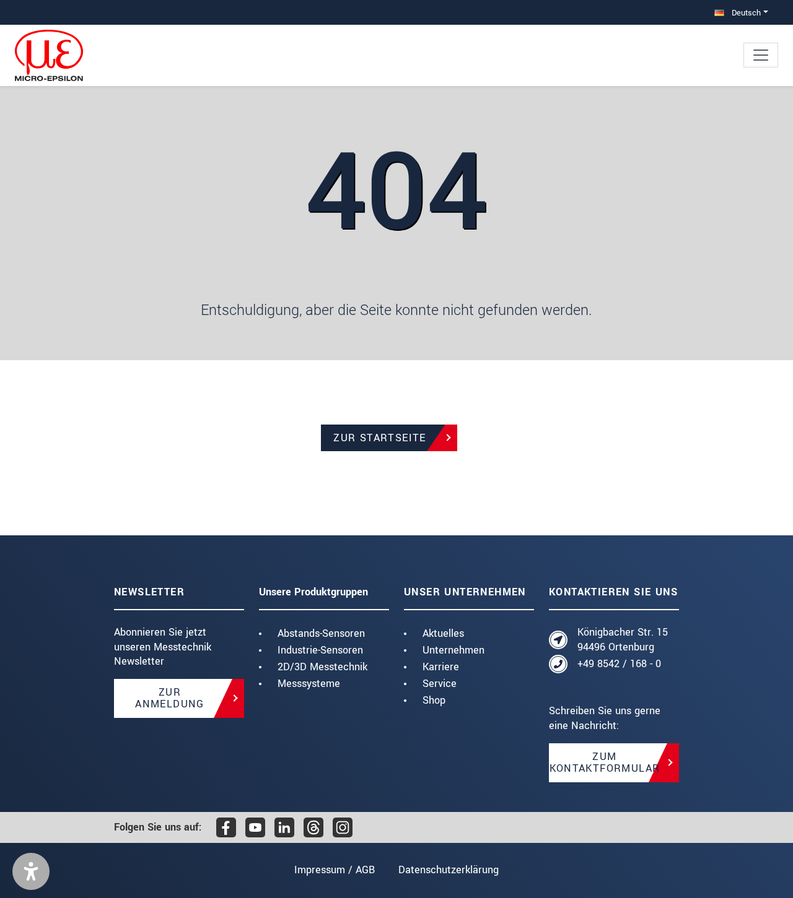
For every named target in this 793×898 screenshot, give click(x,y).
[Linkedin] (284, 827)
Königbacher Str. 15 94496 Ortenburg (622, 639)
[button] (31, 871)
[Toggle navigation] (760, 55)
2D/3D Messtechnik (322, 666)
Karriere (441, 666)
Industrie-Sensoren (320, 650)
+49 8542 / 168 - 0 (619, 664)
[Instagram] (343, 827)
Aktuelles (443, 633)
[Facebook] (226, 827)
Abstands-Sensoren (321, 633)
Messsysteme (309, 683)
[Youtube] (255, 827)
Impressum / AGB (334, 870)
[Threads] (313, 827)
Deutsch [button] (745, 13)
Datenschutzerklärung (448, 870)
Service (440, 683)
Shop (434, 700)
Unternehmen (453, 650)
